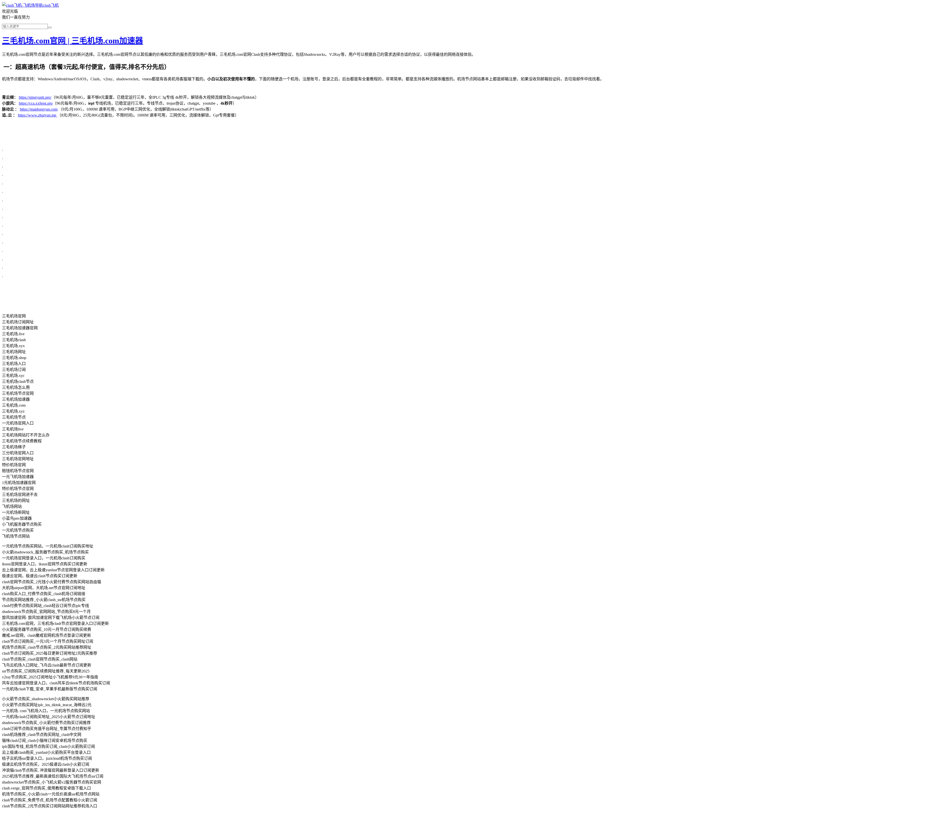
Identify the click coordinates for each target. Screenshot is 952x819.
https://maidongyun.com (39, 109)
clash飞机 (51, 5)
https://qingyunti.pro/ (35, 97)
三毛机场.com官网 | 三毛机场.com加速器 (72, 40)
